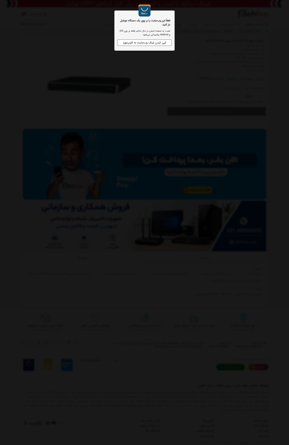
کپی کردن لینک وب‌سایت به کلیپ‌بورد (144, 42)
